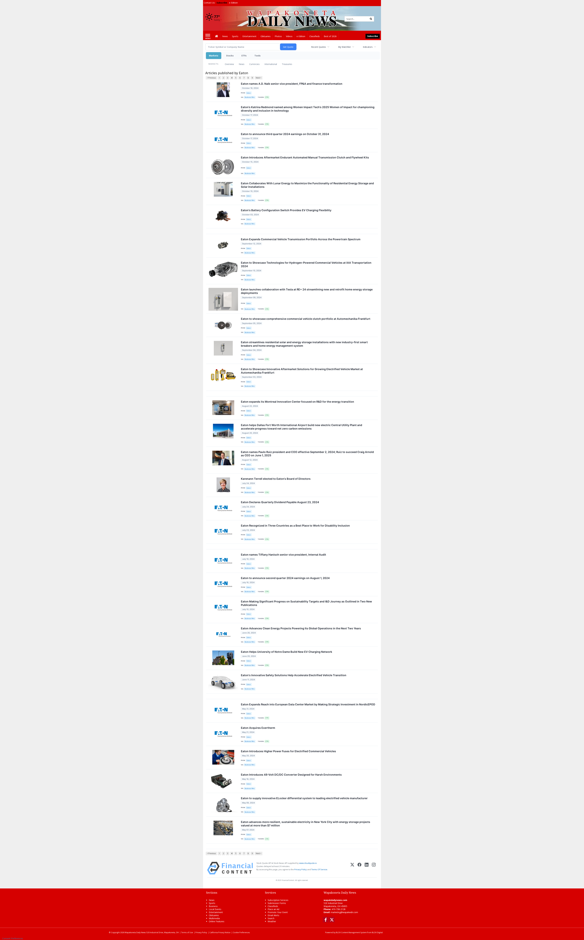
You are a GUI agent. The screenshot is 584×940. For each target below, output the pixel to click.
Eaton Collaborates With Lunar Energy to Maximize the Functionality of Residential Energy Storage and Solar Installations (307, 185)
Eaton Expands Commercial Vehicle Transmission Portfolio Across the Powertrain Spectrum (300, 239)
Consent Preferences (12, 938)
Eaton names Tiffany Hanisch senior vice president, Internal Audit (283, 554)
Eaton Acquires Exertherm (258, 727)
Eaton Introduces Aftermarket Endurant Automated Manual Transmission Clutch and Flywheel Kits (305, 157)
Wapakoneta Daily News (135, 932)
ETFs (244, 55)
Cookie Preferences (241, 932)
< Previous (211, 77)
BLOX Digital (377, 932)
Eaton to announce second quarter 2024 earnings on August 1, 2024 (285, 578)
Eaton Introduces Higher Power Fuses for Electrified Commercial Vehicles (288, 751)
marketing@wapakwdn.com (344, 912)
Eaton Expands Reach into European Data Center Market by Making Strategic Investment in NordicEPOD (308, 704)
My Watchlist (344, 46)
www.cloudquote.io (308, 863)
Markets (213, 55)
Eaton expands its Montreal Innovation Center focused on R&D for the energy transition (297, 401)
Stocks (230, 55)
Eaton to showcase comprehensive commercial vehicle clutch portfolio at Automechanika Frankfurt (305, 318)
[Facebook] (359, 868)
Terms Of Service (319, 869)
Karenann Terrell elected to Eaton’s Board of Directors (276, 478)
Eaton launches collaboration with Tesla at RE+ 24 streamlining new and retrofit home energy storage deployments (307, 291)
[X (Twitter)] (352, 868)
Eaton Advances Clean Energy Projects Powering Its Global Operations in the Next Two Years (301, 628)
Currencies (254, 64)
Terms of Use (187, 932)
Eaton (249, 93)
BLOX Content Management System (351, 932)
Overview (229, 64)
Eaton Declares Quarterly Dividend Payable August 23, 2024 (280, 502)
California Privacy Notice (219, 932)
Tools (257, 55)
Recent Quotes (318, 46)
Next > (258, 77)
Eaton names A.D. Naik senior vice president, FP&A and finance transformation (291, 83)
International (270, 64)
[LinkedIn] (366, 868)
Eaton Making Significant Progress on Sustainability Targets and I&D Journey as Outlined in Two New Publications (306, 603)
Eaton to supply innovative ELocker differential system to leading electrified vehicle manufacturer (304, 798)
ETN (267, 97)
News (241, 64)
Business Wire (250, 97)
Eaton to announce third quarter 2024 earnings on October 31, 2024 (285, 134)
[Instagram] (374, 868)
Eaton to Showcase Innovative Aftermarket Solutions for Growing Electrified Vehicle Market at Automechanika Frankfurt (302, 371)
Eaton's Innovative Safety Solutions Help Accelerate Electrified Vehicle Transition (293, 675)
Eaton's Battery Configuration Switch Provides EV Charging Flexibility (286, 210)
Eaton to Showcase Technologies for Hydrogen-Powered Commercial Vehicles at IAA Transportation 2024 (306, 264)
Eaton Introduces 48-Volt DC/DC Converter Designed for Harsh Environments (291, 774)
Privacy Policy (300, 869)
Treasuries (287, 64)
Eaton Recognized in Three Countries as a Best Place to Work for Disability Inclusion (295, 525)
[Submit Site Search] (371, 18)
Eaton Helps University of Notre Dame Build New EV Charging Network (286, 651)
